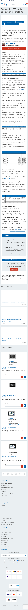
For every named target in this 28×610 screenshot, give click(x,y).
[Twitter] (16, 474)
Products (3, 505)
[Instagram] (20, 474)
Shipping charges (5, 512)
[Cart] (26, 4)
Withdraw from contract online (8, 522)
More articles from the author (14, 48)
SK (6, 560)
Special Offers (4, 534)
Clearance (4, 536)
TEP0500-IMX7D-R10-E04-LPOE (9, 395)
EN (19, 560)
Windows (16, 24)
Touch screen (11, 24)
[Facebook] (4, 474)
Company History (5, 500)
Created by (19, 605)
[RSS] (24, 474)
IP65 (3, 24)
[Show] (25, 377)
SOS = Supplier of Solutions (7, 483)
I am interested (14, 269)
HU (14, 560)
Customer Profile (5, 485)
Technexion (17, 229)
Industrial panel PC (19, 22)
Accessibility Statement (6, 546)
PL (10, 563)
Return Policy (4, 516)
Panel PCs (4, 368)
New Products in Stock (6, 532)
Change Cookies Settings (7, 524)
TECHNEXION (11, 361)
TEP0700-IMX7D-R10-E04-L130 (9, 427)
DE (23, 560)
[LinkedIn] (12, 474)
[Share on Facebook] (2, 27)
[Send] (25, 555)
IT (14, 563)
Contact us (4, 489)
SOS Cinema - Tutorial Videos (7, 538)
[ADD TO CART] (22, 377)
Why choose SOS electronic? (7, 487)
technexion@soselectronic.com (17, 231)
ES (18, 563)
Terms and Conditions (6, 509)
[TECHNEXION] (14, 18)
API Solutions (4, 530)
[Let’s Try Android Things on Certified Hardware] (14, 332)
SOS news (4, 544)
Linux (6, 24)
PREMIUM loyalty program (7, 518)
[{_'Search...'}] (10, 4)
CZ (10, 560)
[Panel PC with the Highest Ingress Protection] (14, 295)
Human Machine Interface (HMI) (8, 22)
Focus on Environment (6, 497)
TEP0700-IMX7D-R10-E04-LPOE (9, 457)
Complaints (4, 514)
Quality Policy (4, 495)
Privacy (3, 520)
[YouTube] (8, 474)
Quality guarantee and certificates (8, 493)
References (4, 491)
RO (6, 563)
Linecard (3, 507)
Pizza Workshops (5, 540)
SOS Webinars (4, 542)
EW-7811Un (7, 178)
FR (23, 563)
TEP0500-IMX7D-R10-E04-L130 (9, 367)
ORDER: (6, 374)
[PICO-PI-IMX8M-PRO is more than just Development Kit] (14, 313)
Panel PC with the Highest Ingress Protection (13, 302)
